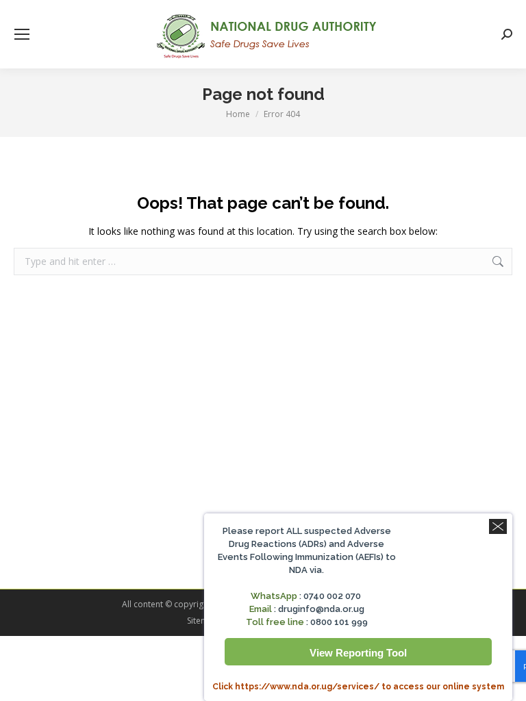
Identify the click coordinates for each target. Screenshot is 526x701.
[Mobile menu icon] (22, 34)
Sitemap (202, 620)
